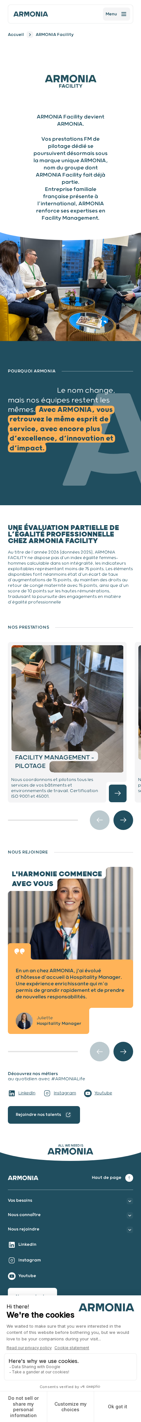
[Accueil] (30, 14)
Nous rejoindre (23, 1229)
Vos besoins (20, 1200)
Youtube (103, 1093)
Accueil (16, 34)
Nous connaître (24, 1214)
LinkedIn (26, 1093)
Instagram (65, 1093)
